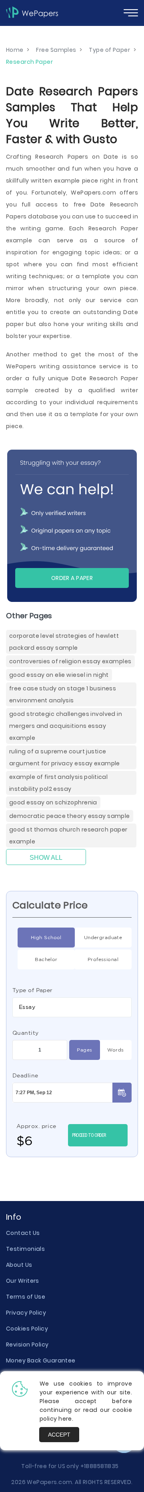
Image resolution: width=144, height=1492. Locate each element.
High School (46, 937)
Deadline (25, 1075)
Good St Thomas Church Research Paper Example (68, 835)
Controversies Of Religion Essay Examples (70, 661)
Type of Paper (32, 990)
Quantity (25, 1033)
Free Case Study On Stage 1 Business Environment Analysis (62, 694)
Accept (59, 1434)
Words (115, 1049)
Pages (84, 1049)
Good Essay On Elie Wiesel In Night (59, 675)
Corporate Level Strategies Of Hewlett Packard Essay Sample (64, 642)
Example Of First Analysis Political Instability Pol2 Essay (58, 783)
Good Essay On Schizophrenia (53, 802)
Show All (46, 857)
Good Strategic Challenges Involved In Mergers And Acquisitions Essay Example (65, 726)
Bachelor (46, 959)
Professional (103, 959)
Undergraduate (103, 937)
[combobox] (72, 1007)
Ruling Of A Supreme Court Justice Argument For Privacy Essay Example (64, 757)
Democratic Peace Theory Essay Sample (69, 816)
